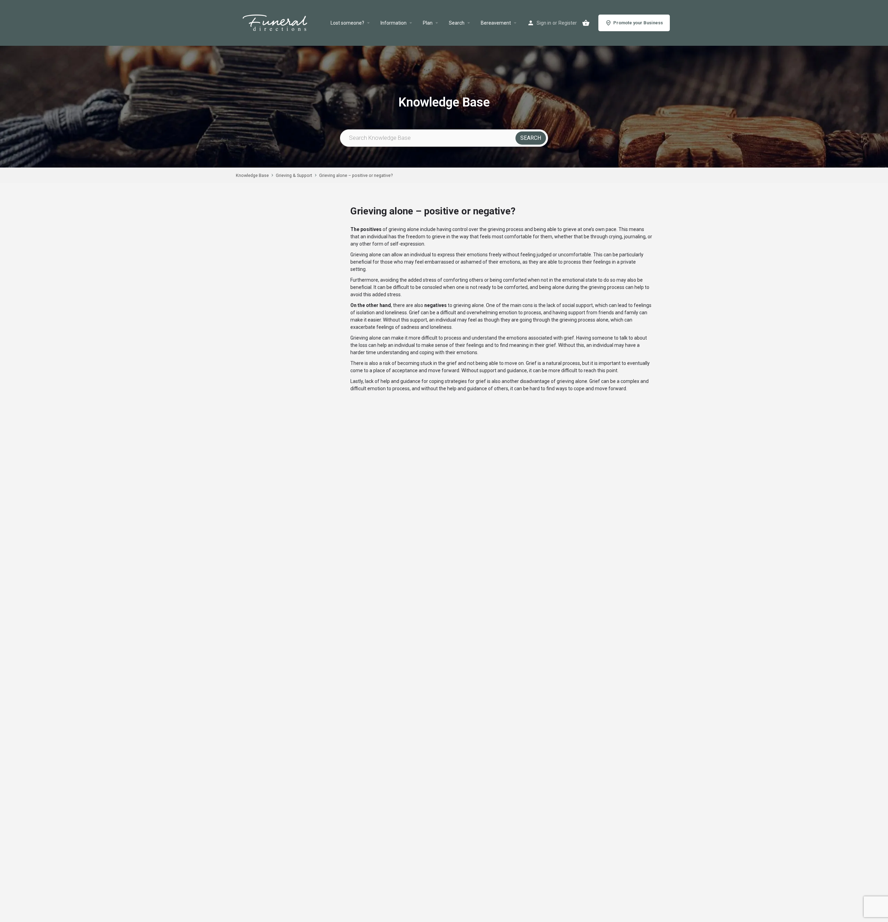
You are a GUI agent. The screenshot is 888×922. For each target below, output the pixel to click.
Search (456, 23)
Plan (428, 23)
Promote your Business (638, 22)
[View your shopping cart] (586, 23)
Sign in (544, 23)
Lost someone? (347, 23)
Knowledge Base (252, 175)
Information (394, 23)
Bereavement (496, 23)
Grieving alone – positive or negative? (356, 175)
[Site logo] (283, 23)
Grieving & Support (294, 175)
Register (567, 23)
